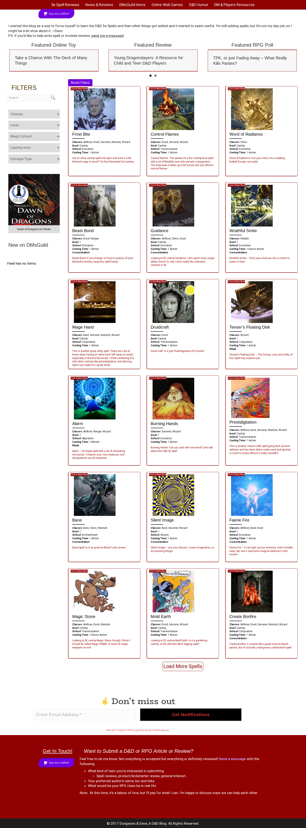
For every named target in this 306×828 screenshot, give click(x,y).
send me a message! (107, 36)
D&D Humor (198, 5)
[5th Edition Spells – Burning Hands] (173, 398)
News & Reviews (99, 5)
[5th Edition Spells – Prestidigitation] (250, 397)
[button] (150, 76)
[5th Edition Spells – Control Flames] (173, 109)
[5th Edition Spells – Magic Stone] (95, 591)
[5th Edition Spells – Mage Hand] (95, 301)
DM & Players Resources (234, 5)
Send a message (232, 759)
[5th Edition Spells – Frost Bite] (95, 109)
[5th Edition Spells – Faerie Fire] (252, 494)
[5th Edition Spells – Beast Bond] (95, 205)
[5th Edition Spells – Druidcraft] (173, 301)
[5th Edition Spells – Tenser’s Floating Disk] (252, 301)
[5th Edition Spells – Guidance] (173, 205)
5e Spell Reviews (65, 5)
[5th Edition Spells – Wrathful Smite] (252, 205)
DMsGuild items (132, 5)
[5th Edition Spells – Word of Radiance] (252, 109)
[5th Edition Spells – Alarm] (95, 398)
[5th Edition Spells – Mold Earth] (173, 591)
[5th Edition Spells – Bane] (95, 494)
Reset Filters (80, 83)
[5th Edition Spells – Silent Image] (173, 494)
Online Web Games (167, 5)
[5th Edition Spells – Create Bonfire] (252, 591)
